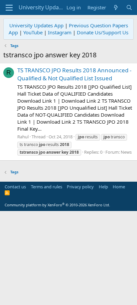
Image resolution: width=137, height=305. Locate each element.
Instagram (59, 32)
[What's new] (115, 7)
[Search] (129, 7)
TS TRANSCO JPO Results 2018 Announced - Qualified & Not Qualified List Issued (74, 74)
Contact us (15, 187)
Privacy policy (80, 187)
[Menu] (9, 7)
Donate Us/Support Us (102, 32)
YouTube (33, 32)
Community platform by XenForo (57, 204)
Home (119, 187)
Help (103, 187)
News (126, 152)
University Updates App (36, 25)
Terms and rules (46, 187)
